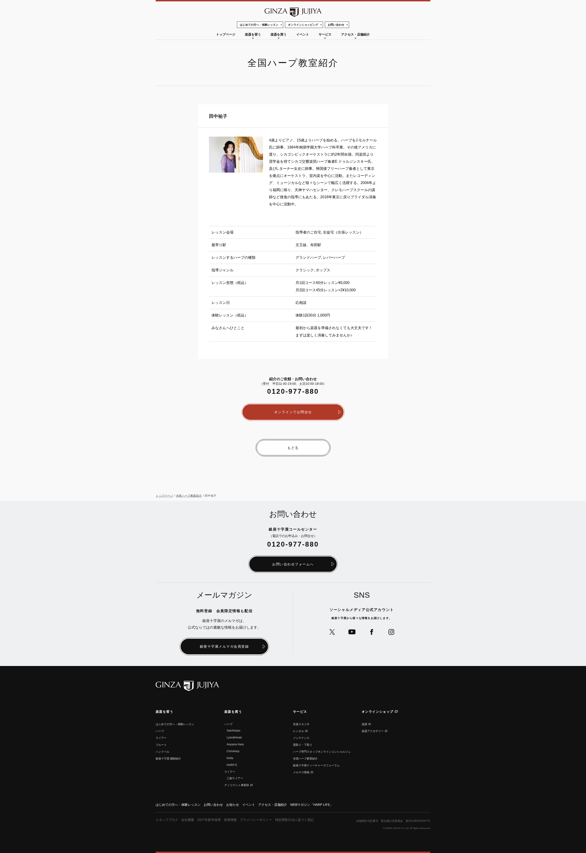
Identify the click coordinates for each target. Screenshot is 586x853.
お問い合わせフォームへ (293, 564)
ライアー (161, 738)
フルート (161, 744)
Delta (230, 758)
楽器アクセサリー (373, 731)
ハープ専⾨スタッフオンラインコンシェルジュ (322, 751)
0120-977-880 (293, 391)
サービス (325, 34)
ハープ (160, 731)
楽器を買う (279, 34)
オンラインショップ (377, 711)
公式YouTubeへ (351, 632)
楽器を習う (253, 34)
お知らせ (232, 804)
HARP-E (232, 765)
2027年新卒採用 (209, 820)
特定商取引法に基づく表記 (294, 820)
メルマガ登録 (301, 772)
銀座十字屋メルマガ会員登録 (224, 646)
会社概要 (187, 820)
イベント (302, 34)
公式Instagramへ (391, 632)
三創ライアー (235, 778)
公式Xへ (332, 632)
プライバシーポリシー (256, 820)
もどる (293, 448)
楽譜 (364, 724)
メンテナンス (301, 738)
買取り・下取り (302, 744)
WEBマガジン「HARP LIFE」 (311, 804)
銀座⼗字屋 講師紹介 (168, 758)
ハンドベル (162, 751)
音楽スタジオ (301, 724)
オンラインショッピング (303, 24)
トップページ (225, 34)
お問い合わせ (336, 24)
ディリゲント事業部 (236, 785)
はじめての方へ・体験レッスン (259, 24)
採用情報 (230, 820)
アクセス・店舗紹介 (355, 34)
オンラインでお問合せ (293, 412)
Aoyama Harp (235, 744)
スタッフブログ (167, 820)
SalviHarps (233, 730)
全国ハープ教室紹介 (189, 495)
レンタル (298, 731)
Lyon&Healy (234, 737)
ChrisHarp (233, 751)
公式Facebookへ (371, 632)
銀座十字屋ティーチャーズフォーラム (316, 765)
